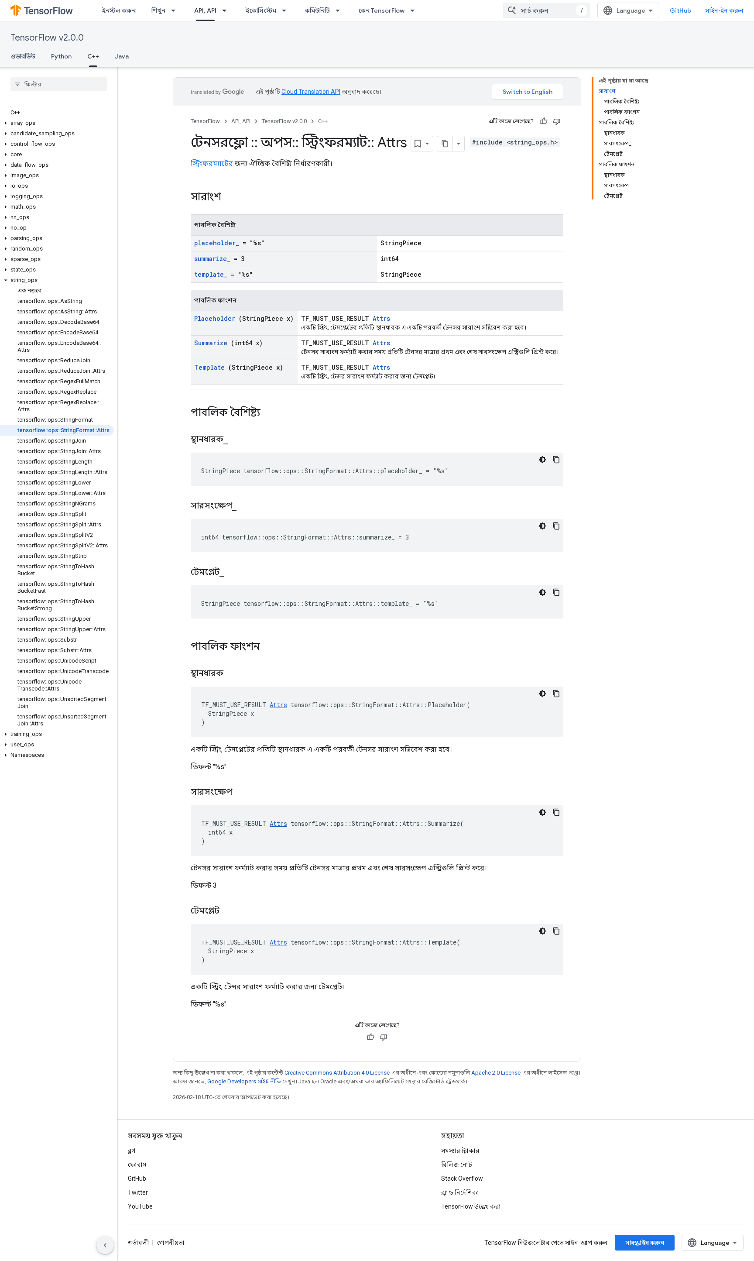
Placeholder (214, 318)
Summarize (210, 343)
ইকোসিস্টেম (260, 10)
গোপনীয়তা (171, 1242)
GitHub (680, 10)
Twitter (138, 1192)
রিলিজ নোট (456, 1164)
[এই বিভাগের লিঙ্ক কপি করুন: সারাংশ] (232, 197)
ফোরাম (137, 1164)
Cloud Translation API (310, 91)
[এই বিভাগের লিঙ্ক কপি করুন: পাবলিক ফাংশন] (271, 647)
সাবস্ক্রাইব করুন (644, 1243)
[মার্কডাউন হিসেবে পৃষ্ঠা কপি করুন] (445, 143)
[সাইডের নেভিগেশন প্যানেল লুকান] (105, 1245)
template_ (210, 274)
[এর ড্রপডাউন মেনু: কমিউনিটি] (340, 10)
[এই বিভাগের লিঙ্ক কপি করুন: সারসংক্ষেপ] (243, 792)
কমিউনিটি (317, 10)
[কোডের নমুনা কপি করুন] (556, 460)
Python (61, 56)
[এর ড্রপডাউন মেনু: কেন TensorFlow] (414, 10)
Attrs (381, 318)
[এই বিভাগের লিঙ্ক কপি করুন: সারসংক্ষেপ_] (247, 506)
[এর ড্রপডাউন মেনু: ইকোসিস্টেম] (286, 10)
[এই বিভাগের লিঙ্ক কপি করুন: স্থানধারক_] (238, 440)
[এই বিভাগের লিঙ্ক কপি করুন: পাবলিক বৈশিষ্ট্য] (272, 413)
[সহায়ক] (543, 121)
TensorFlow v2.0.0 (47, 37)
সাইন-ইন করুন (724, 10)
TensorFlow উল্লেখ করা (471, 1206)
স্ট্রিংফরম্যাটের (212, 163)
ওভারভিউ (22, 56)
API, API (205, 10)
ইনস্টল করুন (119, 10)
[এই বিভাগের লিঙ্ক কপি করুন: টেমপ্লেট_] (234, 572)
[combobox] (546, 10)
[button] (57, 123)
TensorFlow (205, 121)
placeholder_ (216, 243)
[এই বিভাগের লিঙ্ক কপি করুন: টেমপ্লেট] (230, 911)
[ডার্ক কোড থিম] (542, 460)
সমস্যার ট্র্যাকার (460, 1150)
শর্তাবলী (138, 1242)
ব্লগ (131, 1150)
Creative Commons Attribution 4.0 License (337, 1072)
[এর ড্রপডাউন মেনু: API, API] (226, 10)
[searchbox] (58, 84)
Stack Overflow (462, 1178)
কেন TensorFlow (381, 10)
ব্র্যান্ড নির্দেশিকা (460, 1192)
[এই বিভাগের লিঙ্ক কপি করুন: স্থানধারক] (234, 674)
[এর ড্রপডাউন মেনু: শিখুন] (175, 10)
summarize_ (212, 258)
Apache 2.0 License (496, 1072)
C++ (93, 56)
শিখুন (158, 10)
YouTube (140, 1206)
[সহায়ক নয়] (556, 121)
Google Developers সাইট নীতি (244, 1081)
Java (122, 56)
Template (209, 367)
